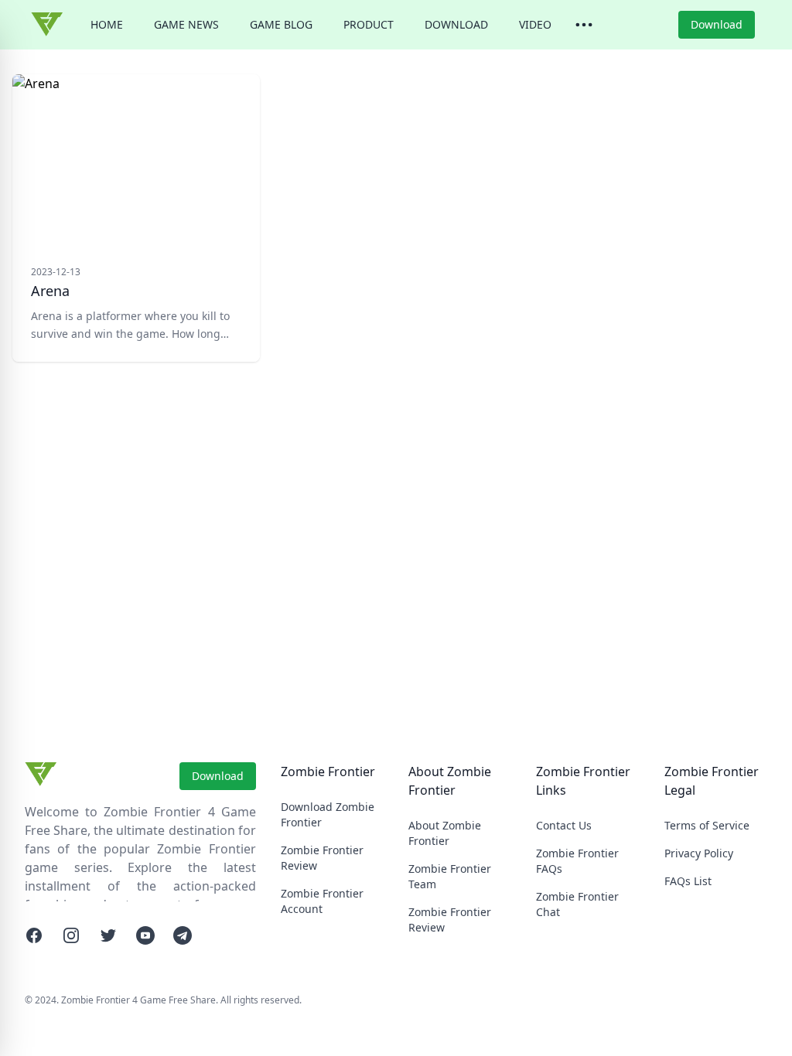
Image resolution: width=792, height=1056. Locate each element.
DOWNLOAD (456, 24)
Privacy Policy (698, 853)
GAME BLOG (281, 24)
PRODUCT (368, 24)
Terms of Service (706, 825)
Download (716, 24)
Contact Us (564, 825)
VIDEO (535, 24)
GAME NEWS (186, 24)
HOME (106, 24)
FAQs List (688, 881)
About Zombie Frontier (444, 833)
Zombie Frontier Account (322, 901)
